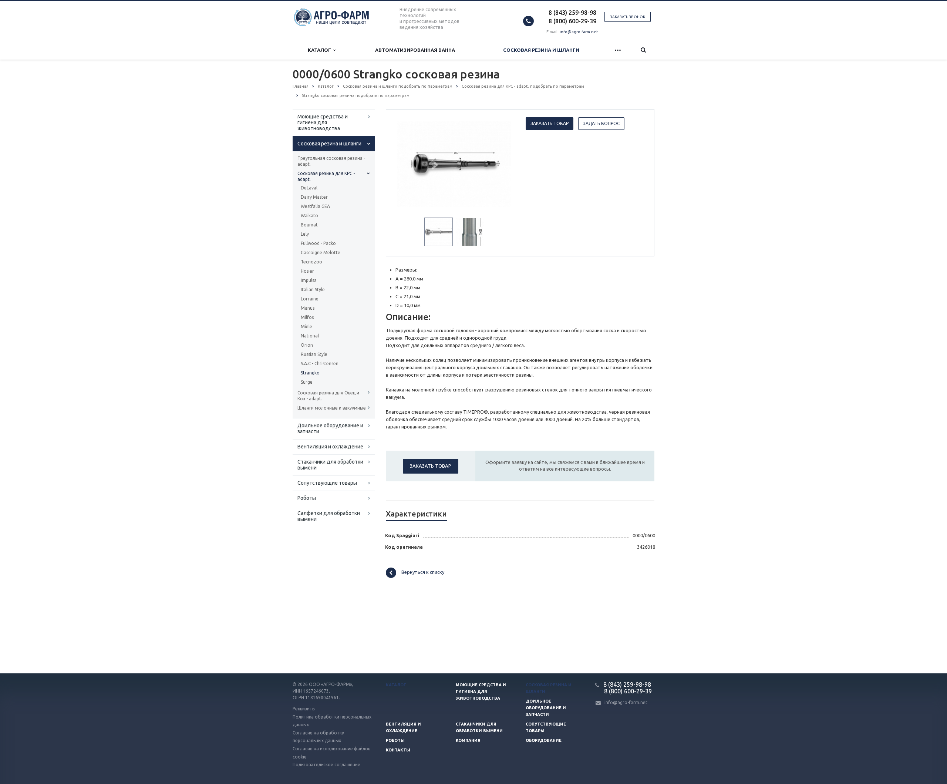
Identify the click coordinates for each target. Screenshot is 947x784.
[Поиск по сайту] (643, 50)
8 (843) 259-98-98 (572, 12)
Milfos (307, 317)
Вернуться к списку (422, 572)
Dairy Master (314, 197)
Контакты (398, 750)
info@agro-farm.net (579, 32)
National (310, 335)
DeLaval (309, 187)
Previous (407, 162)
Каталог (320, 50)
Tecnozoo (311, 261)
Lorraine (310, 298)
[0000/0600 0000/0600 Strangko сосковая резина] (454, 163)
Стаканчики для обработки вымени (330, 465)
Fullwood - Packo (318, 243)
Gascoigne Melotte (320, 252)
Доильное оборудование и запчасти (330, 428)
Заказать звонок (627, 17)
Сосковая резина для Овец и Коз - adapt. (328, 395)
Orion (307, 345)
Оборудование (544, 740)
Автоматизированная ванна (415, 50)
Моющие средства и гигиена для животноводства (322, 122)
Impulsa (309, 280)
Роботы (306, 498)
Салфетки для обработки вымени (328, 516)
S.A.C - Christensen (319, 363)
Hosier (307, 271)
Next (501, 162)
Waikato (309, 215)
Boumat (309, 224)
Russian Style (314, 354)
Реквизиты (304, 708)
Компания (468, 740)
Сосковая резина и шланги (541, 50)
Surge (307, 382)
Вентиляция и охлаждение (330, 447)
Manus (307, 308)
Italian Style (313, 289)
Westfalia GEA (315, 206)
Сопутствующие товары (327, 483)
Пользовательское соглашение (326, 764)
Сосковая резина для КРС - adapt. (326, 176)
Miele (306, 326)
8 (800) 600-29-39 (572, 21)
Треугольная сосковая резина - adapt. (331, 161)
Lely (305, 234)
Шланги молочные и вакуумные (331, 408)
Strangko (310, 372)
